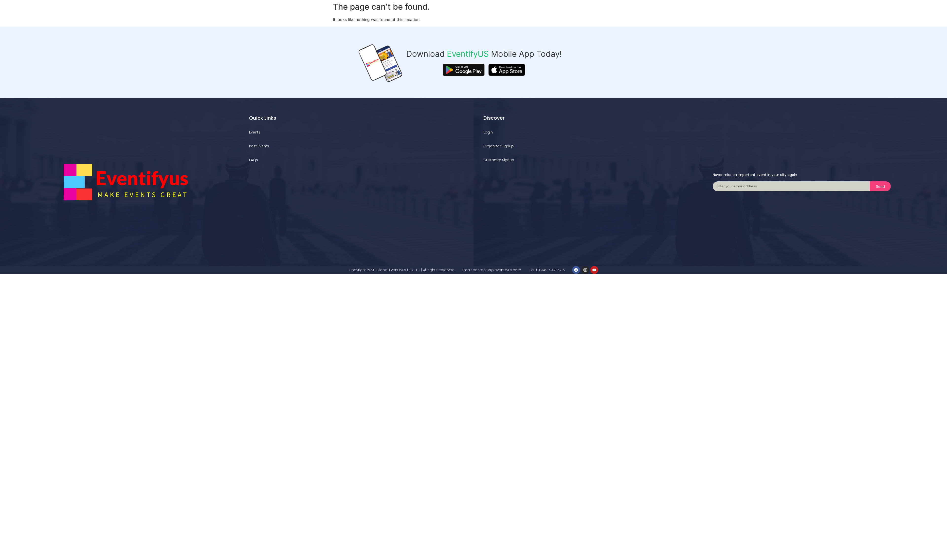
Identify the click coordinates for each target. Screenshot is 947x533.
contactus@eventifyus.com (497, 269)
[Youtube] (594, 270)
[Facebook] (576, 270)
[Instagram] (585, 270)
